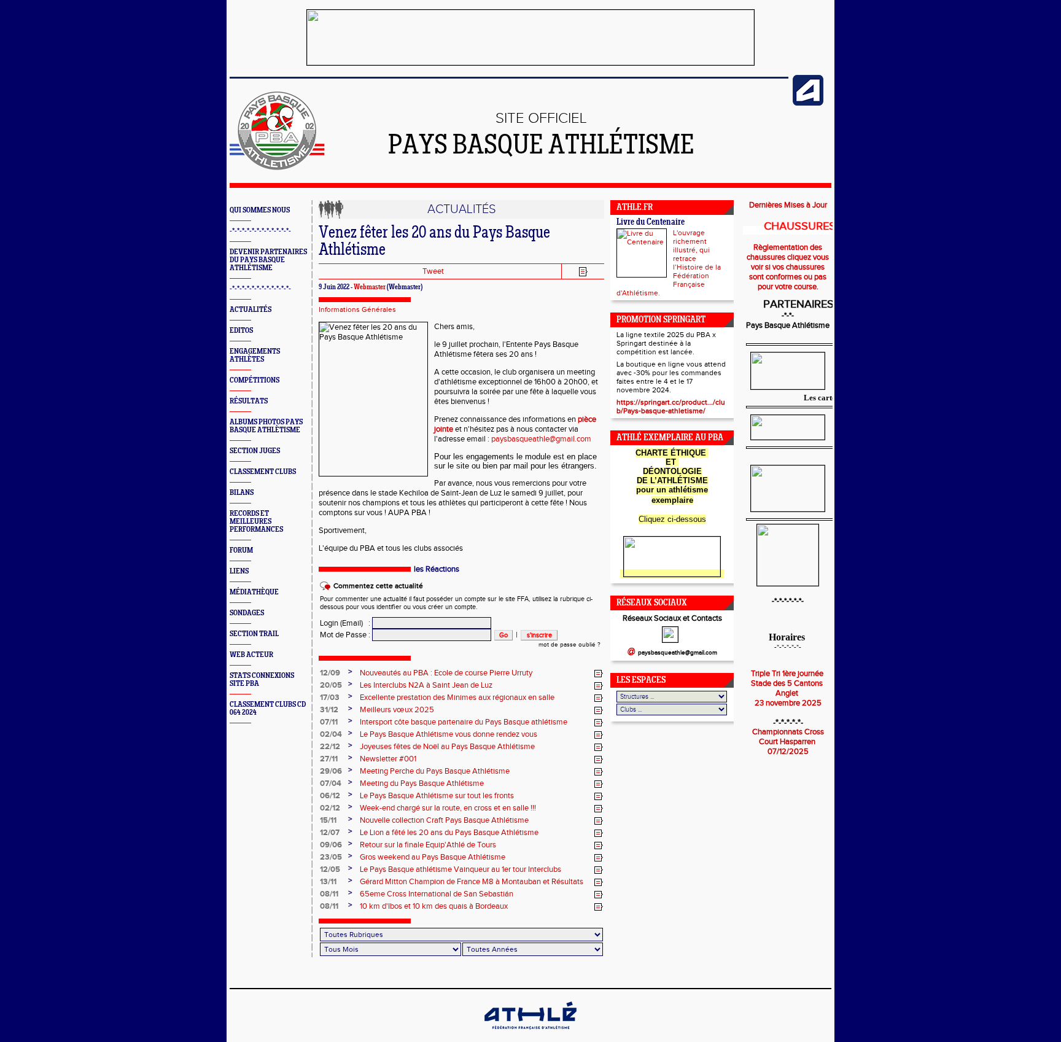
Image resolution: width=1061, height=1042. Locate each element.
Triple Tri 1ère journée (788, 673)
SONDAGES (247, 613)
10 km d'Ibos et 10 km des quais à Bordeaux (434, 906)
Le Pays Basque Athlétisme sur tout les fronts (437, 796)
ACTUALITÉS (250, 310)
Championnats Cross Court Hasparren (788, 737)
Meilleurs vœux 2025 (397, 710)
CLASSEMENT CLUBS (263, 472)
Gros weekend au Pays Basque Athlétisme (432, 857)
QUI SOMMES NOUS (260, 210)
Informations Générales (357, 309)
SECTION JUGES (255, 451)
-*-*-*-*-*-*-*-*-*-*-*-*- (260, 231)
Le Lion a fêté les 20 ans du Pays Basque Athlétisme (449, 833)
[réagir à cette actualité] (598, 673)
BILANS (242, 493)
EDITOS (241, 331)
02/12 (330, 808)
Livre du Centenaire (650, 222)
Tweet (433, 271)
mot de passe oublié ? (569, 644)
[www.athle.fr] (808, 103)
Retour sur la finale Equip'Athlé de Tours (428, 845)
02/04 (331, 734)
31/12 (329, 710)
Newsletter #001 (388, 759)
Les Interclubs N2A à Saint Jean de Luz (426, 685)
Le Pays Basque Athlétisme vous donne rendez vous (448, 734)
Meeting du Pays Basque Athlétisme (422, 783)
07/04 (330, 783)
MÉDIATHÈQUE (254, 592)
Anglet (787, 693)
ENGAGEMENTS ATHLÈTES (255, 356)
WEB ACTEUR (251, 655)
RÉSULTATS (249, 401)
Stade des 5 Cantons (788, 683)
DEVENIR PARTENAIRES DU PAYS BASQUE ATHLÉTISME (268, 260)
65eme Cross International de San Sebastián (436, 894)
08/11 (329, 894)
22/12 (330, 747)
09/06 (331, 845)
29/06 (331, 771)
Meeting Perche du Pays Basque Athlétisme (435, 771)
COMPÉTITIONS (254, 380)
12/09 (330, 673)
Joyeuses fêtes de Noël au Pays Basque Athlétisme (447, 747)
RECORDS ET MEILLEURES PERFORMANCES (256, 522)
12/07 (330, 833)
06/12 (330, 796)
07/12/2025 (788, 751)
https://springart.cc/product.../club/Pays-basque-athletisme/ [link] (670, 406)
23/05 (331, 857)
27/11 (329, 759)
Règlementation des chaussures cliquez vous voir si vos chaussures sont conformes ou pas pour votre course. (788, 267)
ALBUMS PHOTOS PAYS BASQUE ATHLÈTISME (266, 426)
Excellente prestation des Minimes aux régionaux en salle (457, 697)
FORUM (241, 550)
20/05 (331, 685)
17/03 (330, 697)
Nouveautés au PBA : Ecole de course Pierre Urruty (446, 673)
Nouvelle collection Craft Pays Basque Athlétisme (444, 820)
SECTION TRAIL (254, 634)
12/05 (330, 869)
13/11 (328, 882)
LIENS (239, 571)
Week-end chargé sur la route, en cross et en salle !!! (448, 808)
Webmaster (370, 287)
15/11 (328, 820)
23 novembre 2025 (788, 703)
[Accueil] (277, 168)
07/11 (329, 722)
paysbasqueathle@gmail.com (541, 439)
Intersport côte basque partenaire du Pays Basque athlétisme (463, 722)
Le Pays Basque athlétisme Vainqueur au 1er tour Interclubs (460, 869)
